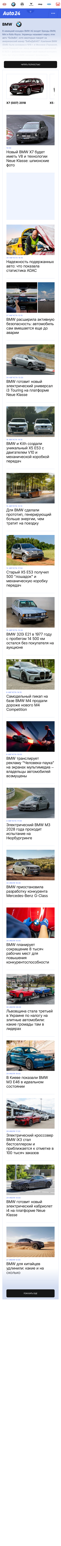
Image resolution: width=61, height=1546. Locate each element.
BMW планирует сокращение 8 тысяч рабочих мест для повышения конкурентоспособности (27, 953)
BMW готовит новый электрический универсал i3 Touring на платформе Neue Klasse (29, 388)
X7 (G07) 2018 (16, 103)
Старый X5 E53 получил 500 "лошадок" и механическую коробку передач (27, 579)
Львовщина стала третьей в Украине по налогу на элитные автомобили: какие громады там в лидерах (29, 1020)
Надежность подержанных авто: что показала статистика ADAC (30, 266)
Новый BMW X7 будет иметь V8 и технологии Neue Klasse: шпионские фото (27, 158)
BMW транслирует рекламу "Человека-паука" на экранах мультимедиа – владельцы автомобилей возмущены (30, 767)
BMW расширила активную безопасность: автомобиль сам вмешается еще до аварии (30, 326)
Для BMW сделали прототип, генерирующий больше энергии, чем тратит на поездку (28, 516)
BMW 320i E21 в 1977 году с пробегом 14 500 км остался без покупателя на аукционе (30, 641)
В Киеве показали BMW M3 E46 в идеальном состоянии (27, 1082)
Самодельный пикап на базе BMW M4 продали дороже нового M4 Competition (27, 703)
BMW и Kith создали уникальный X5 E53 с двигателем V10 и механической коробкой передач (27, 452)
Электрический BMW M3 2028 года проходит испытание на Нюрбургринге (28, 831)
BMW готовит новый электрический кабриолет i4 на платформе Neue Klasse (29, 1208)
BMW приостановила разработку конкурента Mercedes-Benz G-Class (27, 891)
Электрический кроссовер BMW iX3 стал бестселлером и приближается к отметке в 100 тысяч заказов (30, 1144)
